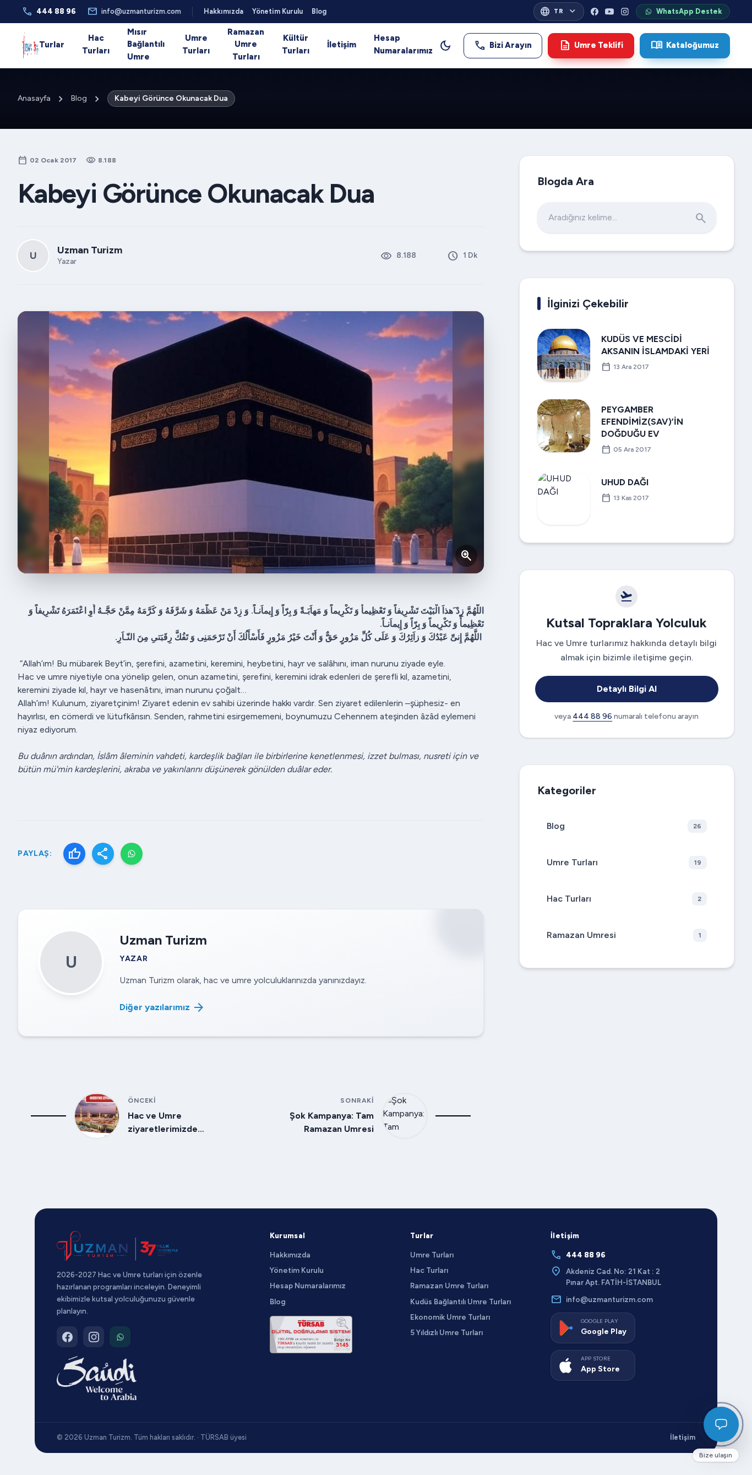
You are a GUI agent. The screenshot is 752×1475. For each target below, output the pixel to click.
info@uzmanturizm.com (134, 11)
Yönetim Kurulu (277, 11)
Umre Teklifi (591, 45)
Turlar (51, 45)
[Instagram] (624, 11)
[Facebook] (594, 11)
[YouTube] (609, 11)
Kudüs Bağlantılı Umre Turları (460, 1301)
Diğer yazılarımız (162, 1007)
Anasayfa (34, 98)
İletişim (341, 45)
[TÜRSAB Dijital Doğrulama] (311, 1334)
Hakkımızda (223, 11)
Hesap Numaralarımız (403, 44)
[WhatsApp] (132, 854)
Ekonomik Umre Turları (450, 1317)
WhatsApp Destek (689, 11)
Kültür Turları (295, 44)
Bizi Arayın (503, 45)
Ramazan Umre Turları (245, 44)
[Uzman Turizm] (117, 1245)
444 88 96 (49, 11)
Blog (319, 11)
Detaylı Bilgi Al (627, 689)
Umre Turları (196, 44)
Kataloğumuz (685, 45)
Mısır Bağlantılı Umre (146, 44)
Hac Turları (96, 44)
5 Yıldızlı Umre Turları (446, 1332)
